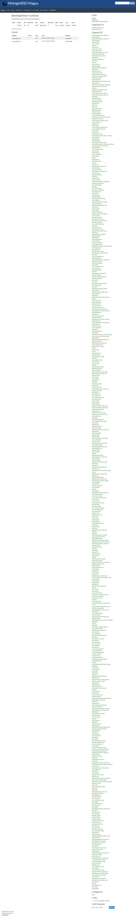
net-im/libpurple (96, 249)
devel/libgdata (95, 876)
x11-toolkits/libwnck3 (97, 744)
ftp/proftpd (94, 732)
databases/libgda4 (96, 433)
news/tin (94, 62)
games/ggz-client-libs (97, 222)
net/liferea (94, 531)
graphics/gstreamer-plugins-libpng (100, 767)
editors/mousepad (96, 300)
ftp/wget (94, 489)
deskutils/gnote (95, 754)
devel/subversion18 (96, 796)
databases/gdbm (96, 37)
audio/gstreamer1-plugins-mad (99, 529)
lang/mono (94, 358)
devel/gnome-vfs (96, 805)
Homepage (94, 19)
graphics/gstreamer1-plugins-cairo (100, 388)
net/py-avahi (95, 886)
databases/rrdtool (96, 71)
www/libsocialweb (96, 506)
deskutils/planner (96, 618)
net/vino (94, 348)
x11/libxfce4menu (96, 696)
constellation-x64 (16, 38)
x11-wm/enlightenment (97, 149)
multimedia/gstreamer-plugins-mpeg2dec (102, 781)
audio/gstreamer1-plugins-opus (99, 446)
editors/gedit (95, 771)
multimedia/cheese (96, 161)
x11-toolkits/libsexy (97, 650)
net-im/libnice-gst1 (96, 285)
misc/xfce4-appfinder (97, 360)
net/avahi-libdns (96, 837)
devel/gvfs (94, 271)
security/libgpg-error (97, 239)
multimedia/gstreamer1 (97, 455)
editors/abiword (96, 720)
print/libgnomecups (96, 317)
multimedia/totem (96, 196)
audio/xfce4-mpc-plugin (98, 251)
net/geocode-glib (96, 614)
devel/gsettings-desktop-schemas (100, 594)
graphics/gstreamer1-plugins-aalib (100, 616)
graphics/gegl (95, 431)
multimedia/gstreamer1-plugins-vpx (100, 35)
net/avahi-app (95, 611)
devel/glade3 (95, 57)
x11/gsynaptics (95, 569)
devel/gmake (95, 737)
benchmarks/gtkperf (97, 77)
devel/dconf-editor (96, 783)
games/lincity (95, 807)
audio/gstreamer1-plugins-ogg (99, 86)
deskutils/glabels (96, 354)
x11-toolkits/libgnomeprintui (99, 497)
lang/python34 (95, 484)
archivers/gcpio (95, 152)
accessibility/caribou (97, 217)
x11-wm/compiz (96, 195)
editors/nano (95, 193)
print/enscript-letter (97, 49)
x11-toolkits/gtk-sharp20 (98, 115)
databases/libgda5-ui (97, 331)
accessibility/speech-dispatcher (99, 535)
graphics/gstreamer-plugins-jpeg (100, 871)
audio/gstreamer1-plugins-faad (99, 171)
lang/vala (94, 587)
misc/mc (94, 472)
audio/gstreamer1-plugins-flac (99, 373)
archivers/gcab (95, 631)
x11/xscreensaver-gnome (98, 502)
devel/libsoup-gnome (97, 514)
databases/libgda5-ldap (98, 477)
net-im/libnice (95, 640)
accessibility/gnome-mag (98, 523)
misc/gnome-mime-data (97, 315)
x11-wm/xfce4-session (97, 694)
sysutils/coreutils (96, 655)
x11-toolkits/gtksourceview (98, 128)
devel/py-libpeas (96, 111)
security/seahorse (96, 404)
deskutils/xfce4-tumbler (98, 774)
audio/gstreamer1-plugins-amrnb (100, 120)
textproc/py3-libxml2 (97, 242)
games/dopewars (96, 812)
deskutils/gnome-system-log (99, 412)
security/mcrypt (96, 103)
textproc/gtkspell (96, 856)
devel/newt (94, 637)
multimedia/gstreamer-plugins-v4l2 (100, 710)
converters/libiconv (96, 27)
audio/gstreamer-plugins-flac (99, 273)
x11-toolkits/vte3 (96, 834)
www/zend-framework (97, 212)
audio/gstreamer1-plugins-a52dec (100, 873)
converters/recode (96, 818)
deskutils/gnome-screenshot (99, 234)
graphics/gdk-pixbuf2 (97, 560)
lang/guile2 (94, 625)
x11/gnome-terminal (97, 426)
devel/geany (95, 329)
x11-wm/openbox (96, 716)
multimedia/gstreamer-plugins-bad (100, 839)
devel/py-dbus (95, 130)
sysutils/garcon (95, 519)
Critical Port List (27, 10)
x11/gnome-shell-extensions (99, 198)
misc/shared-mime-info (97, 824)
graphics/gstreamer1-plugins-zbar (100, 407)
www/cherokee (95, 645)
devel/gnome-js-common (98, 638)
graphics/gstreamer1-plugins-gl (99, 309)
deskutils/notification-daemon (99, 276)
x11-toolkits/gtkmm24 (97, 494)
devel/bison (95, 295)
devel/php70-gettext (97, 546)
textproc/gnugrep (96, 140)
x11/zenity (94, 599)
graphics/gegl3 (95, 579)
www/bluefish (95, 591)
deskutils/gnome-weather (98, 356)
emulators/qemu (96, 324)
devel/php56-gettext (97, 278)
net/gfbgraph (95, 672)
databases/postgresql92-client (99, 89)
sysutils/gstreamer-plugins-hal (99, 705)
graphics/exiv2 (95, 832)
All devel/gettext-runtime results (100, 21)
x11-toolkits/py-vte (96, 122)
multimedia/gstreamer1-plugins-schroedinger (103, 144)
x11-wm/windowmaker (97, 266)
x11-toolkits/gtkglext (97, 613)
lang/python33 (95, 682)
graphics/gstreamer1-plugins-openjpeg (101, 470)
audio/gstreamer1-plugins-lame (99, 473)
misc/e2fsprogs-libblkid (98, 190)
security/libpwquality (97, 445)
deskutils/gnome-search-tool (99, 740)
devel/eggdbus (95, 888)
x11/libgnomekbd (96, 844)
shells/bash (94, 810)
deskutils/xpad (95, 139)
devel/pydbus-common (97, 118)
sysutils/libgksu (95, 378)
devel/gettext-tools (96, 885)
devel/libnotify (95, 424)
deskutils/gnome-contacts (98, 346)
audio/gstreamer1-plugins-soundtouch (101, 84)
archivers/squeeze (96, 460)
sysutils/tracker (95, 773)
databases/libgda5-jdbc (98, 59)
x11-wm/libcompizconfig (98, 397)
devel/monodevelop (96, 113)
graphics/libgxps (96, 565)
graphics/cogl (95, 125)
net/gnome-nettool (96, 275)
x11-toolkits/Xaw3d (97, 184)
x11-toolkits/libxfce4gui (98, 830)
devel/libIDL (95, 96)
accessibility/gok (96, 241)
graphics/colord (96, 375)
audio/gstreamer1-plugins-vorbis (100, 880)
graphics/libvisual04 (97, 854)
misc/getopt (95, 761)
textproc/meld (95, 150)
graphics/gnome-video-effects (99, 779)
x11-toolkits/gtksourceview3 (99, 859)
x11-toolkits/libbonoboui (98, 800)
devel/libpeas (95, 570)
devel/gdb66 (95, 332)
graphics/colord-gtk (97, 341)
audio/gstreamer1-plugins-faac (99, 456)
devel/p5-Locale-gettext (98, 608)
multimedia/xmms (96, 167)
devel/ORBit (95, 264)
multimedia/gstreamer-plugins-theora (101, 603)
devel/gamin (95, 665)
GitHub (94, 18)
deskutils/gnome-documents (99, 558)
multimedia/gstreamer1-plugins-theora (101, 664)
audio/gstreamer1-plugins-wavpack (100, 679)
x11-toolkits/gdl (96, 482)
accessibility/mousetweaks (98, 713)
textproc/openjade (96, 154)
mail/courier (95, 790)
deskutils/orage (95, 851)
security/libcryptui (96, 511)
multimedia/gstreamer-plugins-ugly (100, 852)
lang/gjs (94, 157)
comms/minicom (96, 451)
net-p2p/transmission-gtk (98, 869)
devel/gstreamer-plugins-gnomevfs (100, 749)
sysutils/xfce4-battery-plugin (99, 747)
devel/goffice (95, 552)
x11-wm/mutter (96, 43)
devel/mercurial (95, 703)
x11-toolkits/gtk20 (96, 439)
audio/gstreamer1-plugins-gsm (99, 635)
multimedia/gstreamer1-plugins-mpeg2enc (102, 764)
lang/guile (94, 88)
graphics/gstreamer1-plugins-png (100, 94)
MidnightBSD (52, 10)
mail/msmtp (95, 232)
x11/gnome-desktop (97, 99)
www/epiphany (95, 156)
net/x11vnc (94, 281)
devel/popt (94, 105)
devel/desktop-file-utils (97, 793)
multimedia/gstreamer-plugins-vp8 (100, 339)
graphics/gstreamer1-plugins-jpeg (100, 858)
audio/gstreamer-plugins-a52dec (100, 371)
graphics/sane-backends (98, 596)
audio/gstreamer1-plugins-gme (99, 220)
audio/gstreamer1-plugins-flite (99, 479)
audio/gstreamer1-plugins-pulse (99, 575)
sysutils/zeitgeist (96, 458)
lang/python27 (95, 846)
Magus (3, 10)
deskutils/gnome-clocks (97, 229)
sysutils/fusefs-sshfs (97, 108)
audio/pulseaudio (96, 79)
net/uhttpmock (95, 582)
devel (93, 894)
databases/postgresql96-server (99, 750)
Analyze (112, 907)
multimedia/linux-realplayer (98, 699)
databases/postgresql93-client (99, 443)
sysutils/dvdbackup (96, 312)
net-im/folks (95, 784)
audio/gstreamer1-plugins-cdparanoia (101, 778)
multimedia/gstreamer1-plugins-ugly (101, 181)
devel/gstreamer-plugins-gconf (99, 847)
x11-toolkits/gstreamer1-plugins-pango (101, 577)
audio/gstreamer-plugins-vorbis (99, 462)
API (41, 10)
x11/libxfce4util (96, 215)
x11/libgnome (95, 667)
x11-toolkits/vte (96, 173)
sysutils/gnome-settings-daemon (100, 626)
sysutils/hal (94, 176)
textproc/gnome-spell (97, 244)
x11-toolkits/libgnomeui (98, 224)
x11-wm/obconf (96, 501)
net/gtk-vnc (95, 757)
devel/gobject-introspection (99, 878)
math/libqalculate (96, 235)
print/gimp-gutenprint (97, 485)
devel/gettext (95, 584)
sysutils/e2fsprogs (96, 353)
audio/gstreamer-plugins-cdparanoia (101, 541)
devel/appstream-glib (97, 101)
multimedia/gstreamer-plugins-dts (100, 752)
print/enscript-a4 (96, 715)
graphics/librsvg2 (96, 320)
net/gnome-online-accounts (98, 681)
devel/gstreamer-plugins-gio (99, 166)
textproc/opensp (96, 40)
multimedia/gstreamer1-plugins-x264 (101, 81)
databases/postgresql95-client (99, 728)
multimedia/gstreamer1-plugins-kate (101, 808)
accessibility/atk (96, 580)
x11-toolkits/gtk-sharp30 (98, 507)
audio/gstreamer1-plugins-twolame (100, 708)
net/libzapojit (95, 392)
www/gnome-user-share (98, 820)
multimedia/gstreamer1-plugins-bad (101, 259)
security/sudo (95, 518)
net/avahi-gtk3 (95, 647)
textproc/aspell (95, 42)
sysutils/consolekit (96, 258)
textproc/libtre (95, 178)
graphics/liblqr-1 (96, 402)
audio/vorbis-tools (96, 723)
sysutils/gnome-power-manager (99, 288)
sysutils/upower (95, 733)
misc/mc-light (95, 589)
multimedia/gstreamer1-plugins (99, 201)
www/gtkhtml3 (95, 725)
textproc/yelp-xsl (96, 268)
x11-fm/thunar (95, 349)
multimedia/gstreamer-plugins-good (101, 322)
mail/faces (94, 186)
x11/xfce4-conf (95, 468)
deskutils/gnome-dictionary (98, 842)
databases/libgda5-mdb (98, 419)
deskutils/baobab (96, 553)
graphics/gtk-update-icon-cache (100, 52)
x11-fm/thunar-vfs (96, 395)
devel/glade (94, 417)
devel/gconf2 (95, 280)
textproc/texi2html (96, 428)
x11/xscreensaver (96, 370)
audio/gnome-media (97, 261)
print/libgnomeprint (97, 269)
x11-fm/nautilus (96, 137)
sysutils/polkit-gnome (97, 849)
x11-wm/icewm (95, 400)
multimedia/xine (96, 684)
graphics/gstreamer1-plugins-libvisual (101, 116)
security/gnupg (95, 210)
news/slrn (94, 883)
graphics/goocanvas (97, 203)
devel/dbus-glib (96, 864)
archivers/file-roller (96, 387)
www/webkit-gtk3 (96, 191)
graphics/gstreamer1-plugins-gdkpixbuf (101, 698)
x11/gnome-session (96, 654)
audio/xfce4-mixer (96, 326)
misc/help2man (95, 825)
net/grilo (94, 298)
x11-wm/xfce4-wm (96, 305)
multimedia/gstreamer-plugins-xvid (100, 609)
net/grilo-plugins (96, 450)
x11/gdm (94, 662)
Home (8, 10)
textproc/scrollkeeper (97, 263)
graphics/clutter (96, 434)
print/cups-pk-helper (97, 383)
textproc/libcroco (96, 643)
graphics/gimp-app (96, 227)
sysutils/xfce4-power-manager (99, 76)
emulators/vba (95, 123)
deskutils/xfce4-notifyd (97, 307)
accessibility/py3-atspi (97, 344)
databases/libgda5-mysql (98, 742)
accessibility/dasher (96, 660)
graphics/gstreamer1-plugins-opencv (101, 297)
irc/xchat (94, 162)
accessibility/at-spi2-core (98, 759)
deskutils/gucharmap (97, 390)
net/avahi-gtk (95, 164)
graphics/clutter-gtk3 (97, 706)
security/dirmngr (96, 200)
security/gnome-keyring (97, 567)
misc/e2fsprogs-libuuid (97, 218)
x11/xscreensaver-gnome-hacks (99, 127)
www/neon (94, 225)
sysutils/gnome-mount (97, 597)
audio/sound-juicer (96, 303)
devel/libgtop (95, 314)
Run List (13, 10)
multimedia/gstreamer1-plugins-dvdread (102, 246)
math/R (93, 351)
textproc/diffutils (96, 817)
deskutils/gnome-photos (98, 366)
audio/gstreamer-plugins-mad (99, 586)
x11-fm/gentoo (95, 745)
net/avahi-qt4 (95, 465)
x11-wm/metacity (96, 633)
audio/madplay (95, 337)
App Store (45, 10)
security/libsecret (96, 64)
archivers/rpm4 (95, 572)
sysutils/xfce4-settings (97, 657)
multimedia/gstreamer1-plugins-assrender (102, 334)
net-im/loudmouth (96, 394)
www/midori (95, 524)
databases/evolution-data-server (100, 405)
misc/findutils (95, 881)
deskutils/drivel (95, 677)
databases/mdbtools (97, 368)
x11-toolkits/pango (96, 601)
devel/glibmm (95, 380)
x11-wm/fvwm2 (96, 798)
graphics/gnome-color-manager (99, 213)
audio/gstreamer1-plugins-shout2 (100, 540)
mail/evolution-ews (96, 416)
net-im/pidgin (95, 739)
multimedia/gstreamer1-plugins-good (101, 727)
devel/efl (94, 453)
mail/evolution (95, 693)
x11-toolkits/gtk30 (96, 327)
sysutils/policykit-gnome (98, 409)
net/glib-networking (97, 686)
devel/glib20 (95, 550)
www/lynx (94, 689)
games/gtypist (95, 776)
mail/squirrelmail (96, 545)
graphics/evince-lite (96, 302)
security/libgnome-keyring (98, 536)
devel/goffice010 (96, 147)
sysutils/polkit (95, 766)
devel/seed (94, 254)
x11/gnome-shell (96, 691)
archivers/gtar (95, 499)
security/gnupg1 (96, 487)
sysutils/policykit (96, 293)
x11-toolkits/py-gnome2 (98, 866)
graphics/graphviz (96, 411)
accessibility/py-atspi (97, 803)
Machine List (19, 10)
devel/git (94, 557)
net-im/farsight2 (96, 813)
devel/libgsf (95, 463)
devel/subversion (96, 65)
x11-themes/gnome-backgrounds (100, 145)
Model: (93, 907)
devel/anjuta (95, 621)
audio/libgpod (95, 711)
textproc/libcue (95, 290)
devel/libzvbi (95, 475)
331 (25, 25)
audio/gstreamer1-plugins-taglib (100, 292)
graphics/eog (95, 574)
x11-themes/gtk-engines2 (98, 652)
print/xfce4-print (96, 642)
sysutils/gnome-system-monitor (99, 659)
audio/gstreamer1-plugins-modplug (100, 319)
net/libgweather (96, 436)
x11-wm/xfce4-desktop (97, 648)
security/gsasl (95, 207)
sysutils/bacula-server (97, 133)
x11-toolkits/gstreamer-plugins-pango (101, 606)
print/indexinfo (95, 29)
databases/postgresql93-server (99, 676)
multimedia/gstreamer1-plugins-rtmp (101, 835)
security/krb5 (95, 132)
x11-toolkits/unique (96, 188)
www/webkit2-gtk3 (97, 50)
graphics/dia (95, 671)
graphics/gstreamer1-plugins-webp (100, 336)
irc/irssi (93, 604)
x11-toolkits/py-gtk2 (97, 495)
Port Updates (35, 10)
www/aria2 (94, 286)
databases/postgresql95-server (99, 230)
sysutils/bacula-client (97, 72)
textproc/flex (95, 422)
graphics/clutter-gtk (97, 91)
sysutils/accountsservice (98, 183)
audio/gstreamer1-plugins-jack (99, 343)
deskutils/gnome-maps (97, 829)
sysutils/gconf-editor (97, 756)
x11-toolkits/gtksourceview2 (99, 875)
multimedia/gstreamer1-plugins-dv (100, 543)
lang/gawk (94, 533)
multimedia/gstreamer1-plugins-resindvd (102, 135)
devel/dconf (95, 60)
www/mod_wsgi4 (96, 827)
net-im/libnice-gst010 (97, 628)
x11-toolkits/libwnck (97, 169)
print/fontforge (95, 82)
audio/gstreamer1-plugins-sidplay (100, 480)
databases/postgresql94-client (99, 467)
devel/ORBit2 (95, 801)
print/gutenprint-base (97, 448)
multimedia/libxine (96, 98)
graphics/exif (95, 516)
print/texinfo (95, 69)
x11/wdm (94, 718)
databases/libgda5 (96, 110)
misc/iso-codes (95, 363)
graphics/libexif (96, 526)
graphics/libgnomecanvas (98, 54)
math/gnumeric (95, 159)
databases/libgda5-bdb (97, 563)
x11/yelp (94, 623)
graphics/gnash (95, 555)
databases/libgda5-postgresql (99, 67)
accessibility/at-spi (96, 399)
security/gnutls (95, 868)
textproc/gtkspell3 (96, 863)
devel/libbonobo (96, 730)
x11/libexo (94, 548)
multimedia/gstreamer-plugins (99, 142)
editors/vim (94, 106)
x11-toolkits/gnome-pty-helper (99, 421)
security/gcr (95, 674)
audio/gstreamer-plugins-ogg (99, 74)
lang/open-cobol (96, 441)
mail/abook (94, 701)
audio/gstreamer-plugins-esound (100, 252)
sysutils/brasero (96, 669)
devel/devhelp (95, 237)
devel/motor (95, 788)
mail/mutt (94, 365)
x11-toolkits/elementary (98, 256)
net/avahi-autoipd (96, 815)
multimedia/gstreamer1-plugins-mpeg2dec (102, 620)
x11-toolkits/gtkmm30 (97, 509)
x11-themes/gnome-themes (98, 861)
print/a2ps (94, 45)
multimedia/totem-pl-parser (99, 55)
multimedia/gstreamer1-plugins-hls (100, 38)
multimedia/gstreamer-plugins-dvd (100, 492)
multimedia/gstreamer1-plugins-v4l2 (101, 762)
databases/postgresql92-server (99, 791)
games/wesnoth (96, 208)
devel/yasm (94, 528)
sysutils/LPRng (95, 361)
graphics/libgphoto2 (97, 174)
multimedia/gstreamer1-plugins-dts (100, 429)
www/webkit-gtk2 (96, 179)
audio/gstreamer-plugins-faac (99, 630)
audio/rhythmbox (96, 795)
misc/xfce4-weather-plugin (98, 786)
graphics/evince (95, 521)
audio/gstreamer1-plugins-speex (100, 414)
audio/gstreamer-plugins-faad (99, 688)
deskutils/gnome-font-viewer (99, 841)
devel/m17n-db (95, 512)
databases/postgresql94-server (99, 283)
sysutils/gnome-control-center (99, 93)
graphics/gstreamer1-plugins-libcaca (101, 562)
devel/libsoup (95, 47)
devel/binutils (95, 385)
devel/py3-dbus (95, 504)
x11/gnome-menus (96, 735)
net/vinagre (94, 382)
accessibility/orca (96, 769)
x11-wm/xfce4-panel (97, 592)
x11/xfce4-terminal (96, 247)
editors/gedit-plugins (97, 538)
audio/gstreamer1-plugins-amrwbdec (101, 310)
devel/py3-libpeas (96, 822)
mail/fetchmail (95, 490)
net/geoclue (95, 722)
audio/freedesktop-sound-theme (100, 438)
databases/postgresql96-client (99, 205)
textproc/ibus (95, 377)
